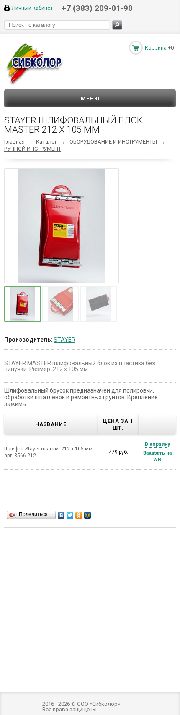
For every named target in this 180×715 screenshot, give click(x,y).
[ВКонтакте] (61, 515)
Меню (90, 98)
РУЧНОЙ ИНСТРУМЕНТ (32, 149)
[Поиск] (117, 25)
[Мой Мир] (87, 515)
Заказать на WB (157, 456)
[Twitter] (70, 515)
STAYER (64, 339)
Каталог (46, 142)
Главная (14, 142)
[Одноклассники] (79, 515)
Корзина (156, 48)
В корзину (157, 444)
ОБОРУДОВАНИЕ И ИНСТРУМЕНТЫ (113, 142)
